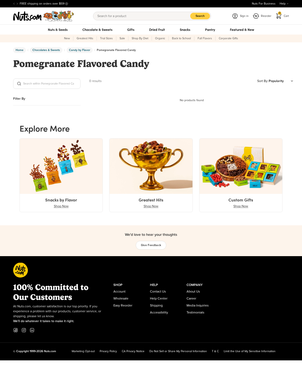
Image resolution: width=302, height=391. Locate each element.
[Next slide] (17, 3)
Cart (284, 14)
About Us (193, 291)
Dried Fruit (157, 30)
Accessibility (159, 312)
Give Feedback (151, 245)
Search (200, 16)
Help (283, 3)
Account (119, 291)
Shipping (156, 305)
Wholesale (120, 298)
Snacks (185, 30)
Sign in (244, 16)
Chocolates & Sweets (46, 50)
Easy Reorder (122, 305)
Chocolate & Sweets (97, 30)
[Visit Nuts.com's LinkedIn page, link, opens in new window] (32, 330)
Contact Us (158, 291)
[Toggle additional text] (66, 3)
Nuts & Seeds (58, 30)
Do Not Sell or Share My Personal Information (178, 351)
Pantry (210, 30)
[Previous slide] (14, 3)
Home (19, 50)
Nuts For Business (263, 3)
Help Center (158, 298)
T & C (215, 351)
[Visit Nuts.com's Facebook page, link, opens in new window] (15, 330)
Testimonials (195, 312)
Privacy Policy (108, 351)
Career (191, 298)
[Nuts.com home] (43, 16)
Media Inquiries (198, 305)
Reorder (266, 16)
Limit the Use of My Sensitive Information (249, 351)
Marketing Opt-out (83, 351)
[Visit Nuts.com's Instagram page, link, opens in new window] (23, 330)
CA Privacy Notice (133, 351)
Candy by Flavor (79, 50)
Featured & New (242, 30)
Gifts (130, 30)
